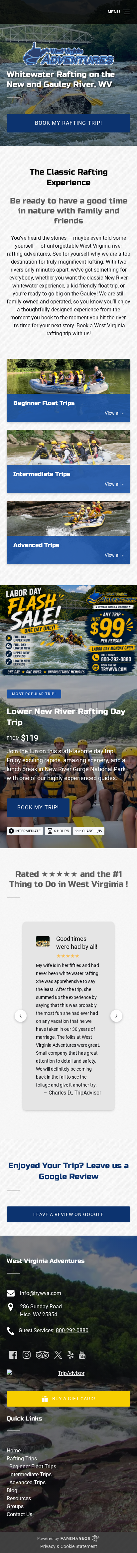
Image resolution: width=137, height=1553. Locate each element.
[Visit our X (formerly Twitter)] (58, 1355)
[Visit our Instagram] (27, 1355)
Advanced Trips (27, 1482)
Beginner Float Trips (32, 1466)
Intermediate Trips (30, 1474)
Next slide (116, 1016)
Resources (19, 1498)
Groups (15, 1506)
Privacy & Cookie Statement (68, 1546)
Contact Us (19, 1514)
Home (14, 1450)
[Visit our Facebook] (13, 1355)
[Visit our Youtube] (82, 1355)
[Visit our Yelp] (70, 1355)
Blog (12, 1490)
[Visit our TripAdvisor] (42, 1355)
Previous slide (21, 1016)
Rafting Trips (22, 1458)
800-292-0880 (72, 1330)
